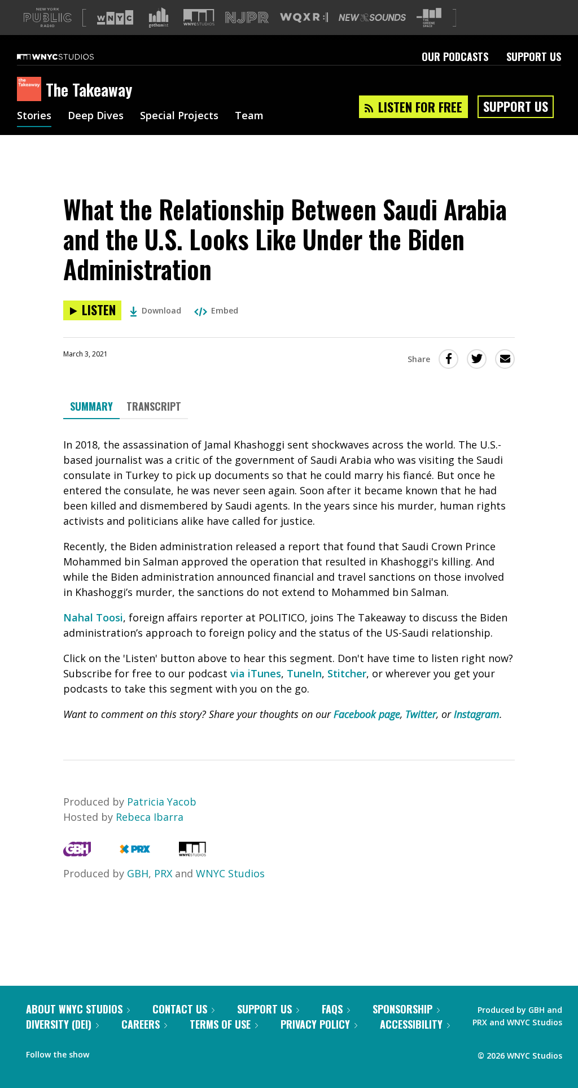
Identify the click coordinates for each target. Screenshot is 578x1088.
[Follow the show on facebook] (105, 1051)
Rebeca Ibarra (149, 817)
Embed (224, 310)
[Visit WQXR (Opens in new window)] (304, 17)
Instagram (477, 714)
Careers (140, 1024)
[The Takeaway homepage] (31, 90)
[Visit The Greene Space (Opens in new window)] (429, 18)
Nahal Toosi (93, 617)
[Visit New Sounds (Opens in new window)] (372, 17)
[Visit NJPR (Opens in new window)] (247, 18)
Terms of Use (220, 1024)
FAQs (332, 1009)
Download (161, 310)
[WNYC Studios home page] (69, 56)
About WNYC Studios (74, 1009)
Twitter (420, 714)
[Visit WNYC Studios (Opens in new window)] (198, 17)
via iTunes (255, 673)
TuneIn (304, 673)
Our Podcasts (455, 56)
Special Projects (179, 116)
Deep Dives (96, 116)
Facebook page (367, 714)
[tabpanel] (289, 579)
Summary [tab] (91, 406)
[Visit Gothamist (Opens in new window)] (158, 17)
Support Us (533, 56)
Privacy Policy (315, 1024)
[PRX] (135, 852)
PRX (163, 873)
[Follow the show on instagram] (149, 1051)
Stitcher (346, 673)
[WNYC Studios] (192, 852)
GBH (137, 873)
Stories (34, 116)
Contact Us (179, 1009)
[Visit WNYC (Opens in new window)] (115, 17)
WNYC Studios (230, 873)
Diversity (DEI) (58, 1024)
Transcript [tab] (153, 406)
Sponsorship (402, 1009)
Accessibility (411, 1024)
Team (249, 116)
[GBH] (77, 852)
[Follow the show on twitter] (127, 1051)
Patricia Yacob (161, 801)
